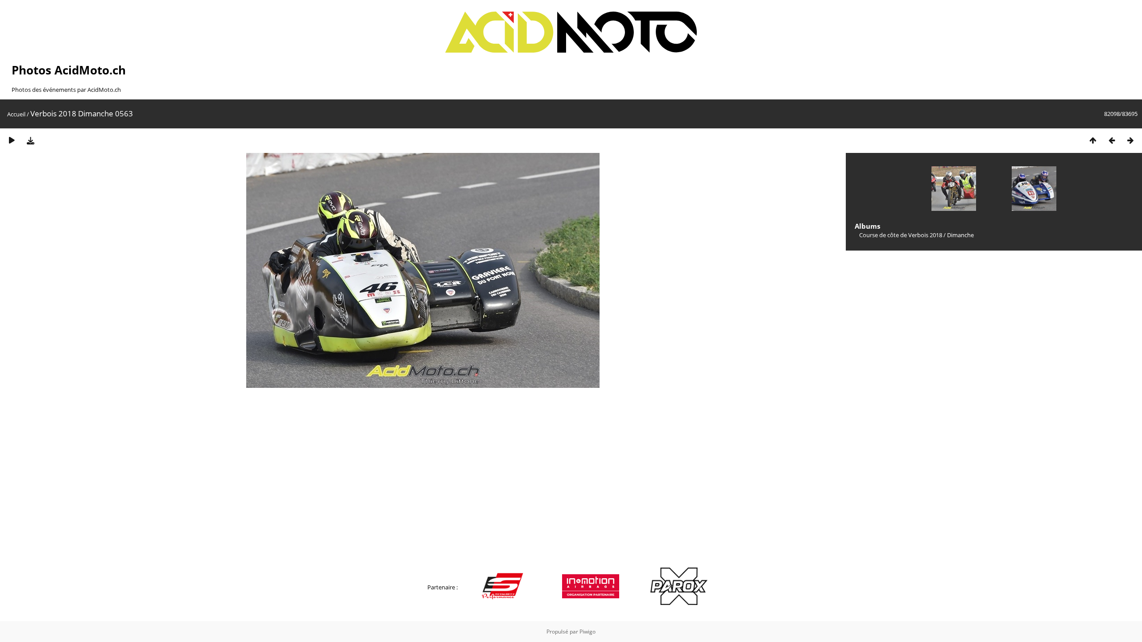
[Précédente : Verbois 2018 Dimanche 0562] (1111, 140)
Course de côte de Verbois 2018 (900, 235)
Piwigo (587, 631)
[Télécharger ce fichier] (30, 140)
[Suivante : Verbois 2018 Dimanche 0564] (1130, 140)
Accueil (16, 114)
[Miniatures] (1093, 140)
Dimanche (960, 235)
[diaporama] (11, 140)
